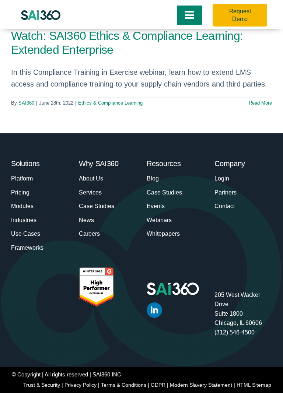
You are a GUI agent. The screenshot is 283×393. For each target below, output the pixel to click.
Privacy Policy (80, 385)
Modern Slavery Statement (201, 385)
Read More (260, 103)
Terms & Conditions (123, 385)
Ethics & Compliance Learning (110, 103)
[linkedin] (154, 310)
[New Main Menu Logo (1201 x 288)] (40, 14)
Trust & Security (41, 385)
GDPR (158, 385)
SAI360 (26, 103)
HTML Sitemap (254, 385)
